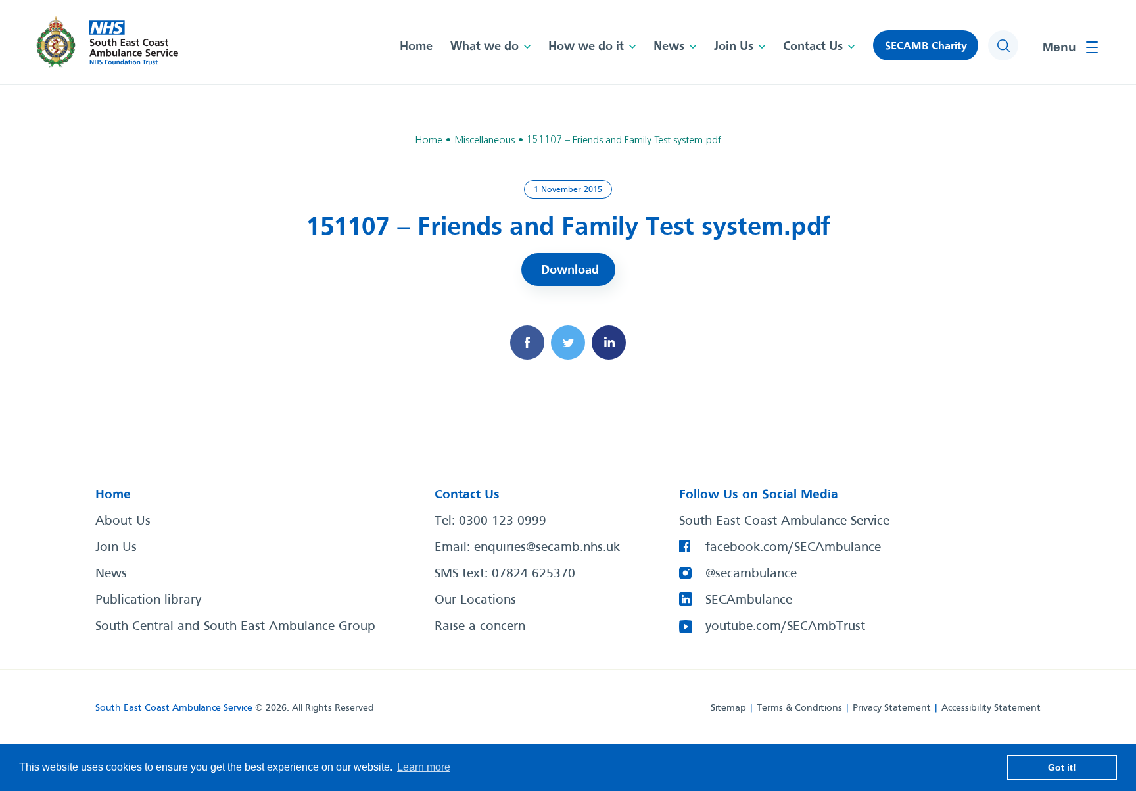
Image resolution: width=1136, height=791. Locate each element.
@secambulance (751, 574)
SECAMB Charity (926, 46)
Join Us (733, 47)
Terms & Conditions (799, 708)
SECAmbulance (748, 600)
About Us (123, 521)
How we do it (586, 47)
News (668, 47)
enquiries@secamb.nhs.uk (547, 548)
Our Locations (475, 600)
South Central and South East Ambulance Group (235, 627)
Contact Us (813, 47)
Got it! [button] (1062, 767)
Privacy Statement (892, 708)
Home (416, 47)
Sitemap (728, 708)
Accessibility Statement (991, 708)
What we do (484, 47)
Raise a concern (480, 627)
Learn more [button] (423, 767)
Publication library (148, 600)
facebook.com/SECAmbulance (793, 548)
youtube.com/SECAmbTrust (785, 627)
